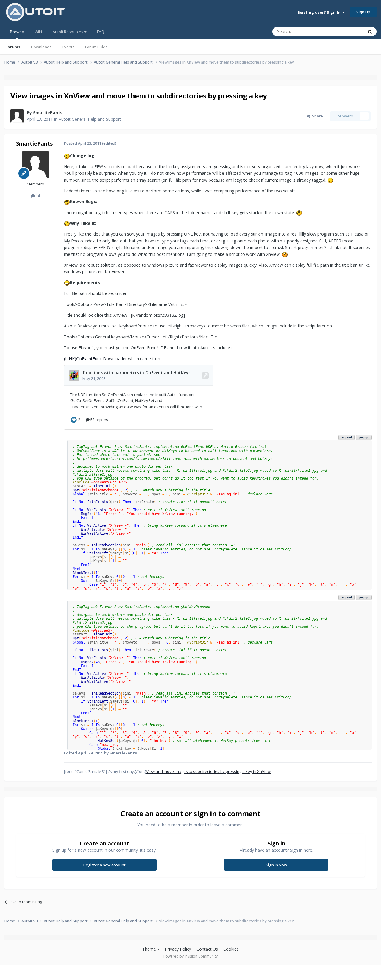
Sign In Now (276, 864)
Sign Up (363, 12)
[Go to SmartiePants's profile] (17, 116)
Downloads (41, 47)
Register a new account (104, 864)
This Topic (346, 31)
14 (37, 195)
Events (68, 47)
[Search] (370, 31)
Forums (12, 47)
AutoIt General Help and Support (90, 119)
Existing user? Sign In (320, 12)
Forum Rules (96, 47)
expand (346, 437)
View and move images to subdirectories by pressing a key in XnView (208, 771)
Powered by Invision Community (190, 956)
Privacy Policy (178, 949)
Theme (149, 949)
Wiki (38, 31)
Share (316, 116)
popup (363, 437)
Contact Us (207, 949)
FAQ (100, 31)
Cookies (231, 949)
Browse (17, 31)
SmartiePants (48, 112)
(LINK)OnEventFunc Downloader (95, 358)
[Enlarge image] (67, 155)
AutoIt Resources (68, 31)
